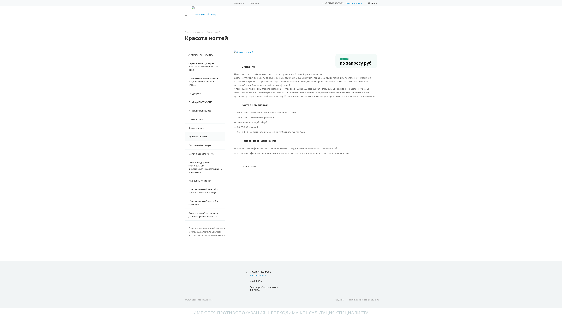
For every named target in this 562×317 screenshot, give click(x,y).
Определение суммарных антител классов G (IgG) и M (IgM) (203, 66)
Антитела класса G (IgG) (201, 54)
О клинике (239, 3)
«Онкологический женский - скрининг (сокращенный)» (203, 191)
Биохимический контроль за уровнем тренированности (204, 214)
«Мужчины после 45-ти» (201, 153)
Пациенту (254, 3)
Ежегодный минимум (200, 145)
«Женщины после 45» (200, 180)
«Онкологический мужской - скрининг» (203, 203)
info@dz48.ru (256, 281)
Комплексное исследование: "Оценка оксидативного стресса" (203, 81)
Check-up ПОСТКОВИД (201, 102)
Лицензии (339, 299)
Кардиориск (195, 93)
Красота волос (196, 127)
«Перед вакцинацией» (201, 110)
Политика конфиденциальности (364, 299)
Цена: (344, 59)
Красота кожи (196, 119)
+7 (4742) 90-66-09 (334, 3)
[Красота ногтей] (243, 52)
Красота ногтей (198, 136)
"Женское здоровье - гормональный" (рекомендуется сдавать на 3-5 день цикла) (205, 167)
